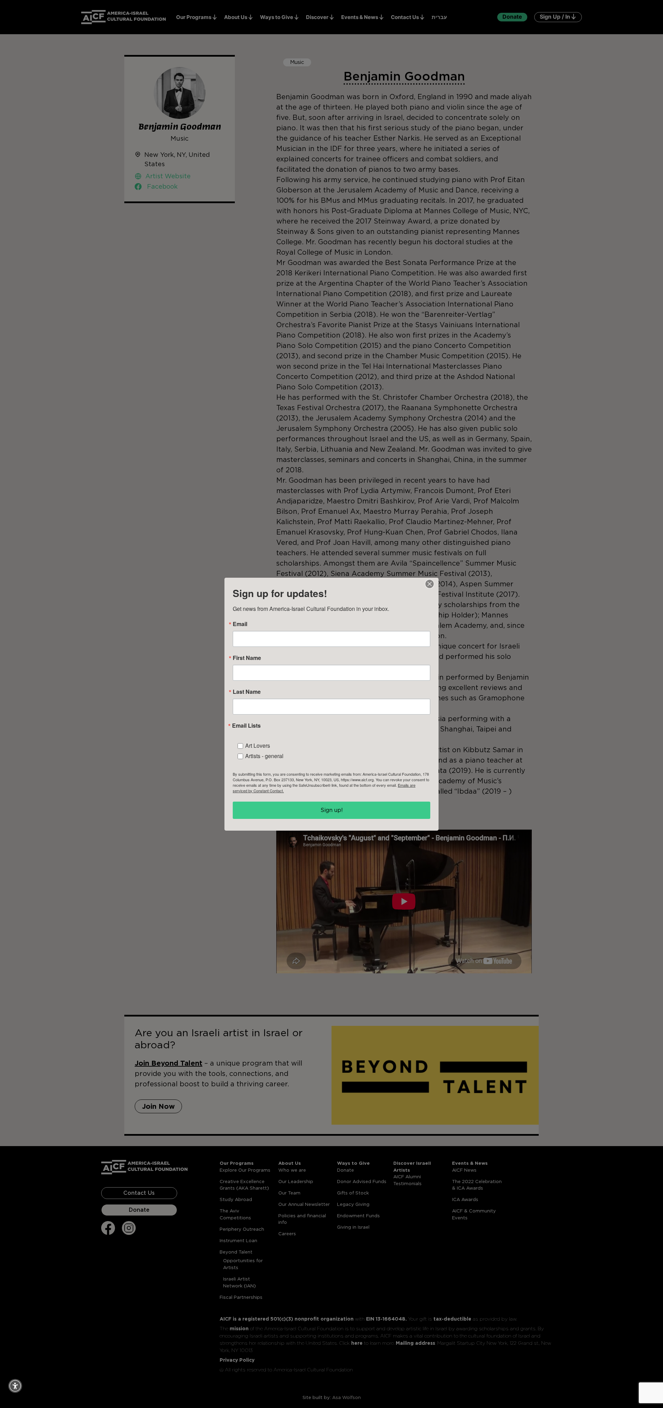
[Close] (429, 584)
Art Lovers (257, 745)
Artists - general (264, 756)
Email (240, 624)
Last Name (247, 691)
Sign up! (331, 810)
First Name (247, 658)
